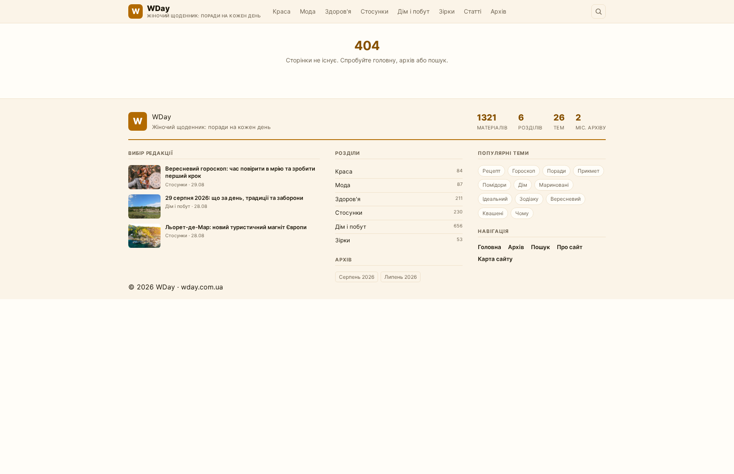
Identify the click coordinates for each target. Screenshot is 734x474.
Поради (556, 171)
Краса (282, 11)
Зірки (447, 11)
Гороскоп (523, 171)
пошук (437, 60)
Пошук (540, 247)
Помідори (494, 185)
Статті (472, 11)
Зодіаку (529, 199)
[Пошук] (598, 11)
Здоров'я (338, 11)
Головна (489, 247)
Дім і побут (413, 11)
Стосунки (374, 11)
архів (407, 60)
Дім (522, 185)
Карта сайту (495, 258)
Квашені (493, 213)
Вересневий (565, 199)
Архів (498, 11)
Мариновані (554, 185)
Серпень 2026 (356, 277)
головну (384, 60)
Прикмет (588, 171)
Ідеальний (495, 199)
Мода (308, 11)
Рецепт (491, 171)
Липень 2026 (400, 277)
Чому (522, 213)
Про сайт (569, 247)
